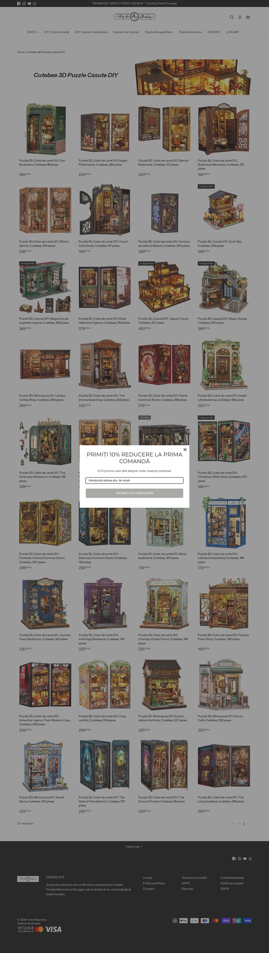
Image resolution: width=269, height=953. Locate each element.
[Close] (185, 449)
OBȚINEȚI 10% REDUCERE (135, 493)
